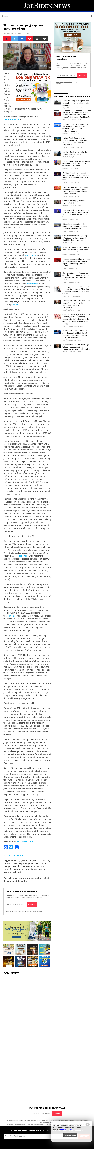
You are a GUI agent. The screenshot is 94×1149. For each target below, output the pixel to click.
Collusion (7, 863)
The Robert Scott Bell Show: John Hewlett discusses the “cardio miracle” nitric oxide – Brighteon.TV (76, 115)
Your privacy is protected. (13, 911)
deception (16, 866)
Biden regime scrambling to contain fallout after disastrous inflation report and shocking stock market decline (76, 262)
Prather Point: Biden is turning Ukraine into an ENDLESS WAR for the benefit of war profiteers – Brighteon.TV (75, 141)
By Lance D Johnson (77, 326)
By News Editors (76, 157)
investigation (30, 255)
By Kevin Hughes (76, 310)
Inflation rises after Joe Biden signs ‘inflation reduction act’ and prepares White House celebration (76, 347)
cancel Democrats (41, 860)
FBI (38, 866)
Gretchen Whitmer (34, 869)
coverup (37, 863)
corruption (28, 863)
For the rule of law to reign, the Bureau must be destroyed (74, 153)
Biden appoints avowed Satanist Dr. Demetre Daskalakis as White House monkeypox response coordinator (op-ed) (76, 290)
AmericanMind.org (11, 120)
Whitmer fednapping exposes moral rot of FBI (74, 202)
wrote (15, 304)
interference (32, 284)
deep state (27, 866)
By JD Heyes (75, 168)
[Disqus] (27, 1007)
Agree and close (70, 1135)
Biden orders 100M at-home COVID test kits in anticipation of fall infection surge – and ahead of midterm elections (76, 127)
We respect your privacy (34, 1124)
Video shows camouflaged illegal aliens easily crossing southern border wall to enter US (75, 226)
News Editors (23, 33)
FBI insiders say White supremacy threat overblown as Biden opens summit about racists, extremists (75, 249)
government (19, 869)
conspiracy (17, 863)
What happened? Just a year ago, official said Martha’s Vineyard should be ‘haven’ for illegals (75, 238)
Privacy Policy (66, 1130)
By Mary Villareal (77, 108)
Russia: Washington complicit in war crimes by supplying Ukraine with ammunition (76, 103)
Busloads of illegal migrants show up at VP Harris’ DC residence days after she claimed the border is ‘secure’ (75, 213)
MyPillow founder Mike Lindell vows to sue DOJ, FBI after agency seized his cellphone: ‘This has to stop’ (75, 176)
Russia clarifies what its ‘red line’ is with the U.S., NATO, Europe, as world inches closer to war (76, 163)
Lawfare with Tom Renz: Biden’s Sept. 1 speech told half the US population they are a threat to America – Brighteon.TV (74, 334)
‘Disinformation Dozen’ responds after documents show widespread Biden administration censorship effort (75, 276)
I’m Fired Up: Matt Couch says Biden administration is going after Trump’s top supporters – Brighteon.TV (76, 304)
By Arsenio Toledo (76, 147)
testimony (10, 616)
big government (25, 860)
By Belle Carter (76, 119)
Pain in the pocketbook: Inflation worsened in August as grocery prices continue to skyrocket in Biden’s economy (75, 190)
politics (21, 872)
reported (23, 556)
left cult (13, 872)
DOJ (34, 866)
